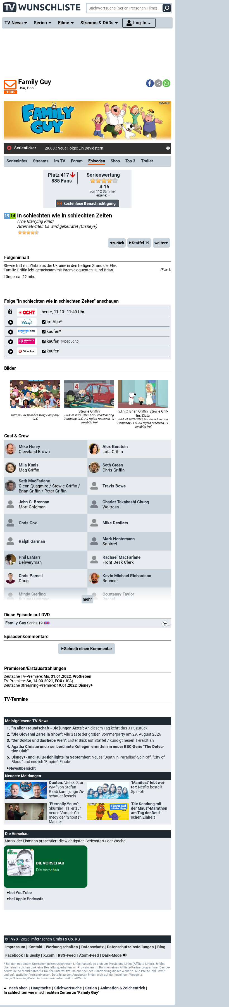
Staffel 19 (140, 243)
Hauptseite (41, 988)
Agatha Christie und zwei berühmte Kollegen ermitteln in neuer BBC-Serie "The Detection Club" (87, 748)
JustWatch (78, 978)
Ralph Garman (32, 541)
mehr (87, 599)
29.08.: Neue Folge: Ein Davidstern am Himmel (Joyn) (90, 148)
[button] (150, 83)
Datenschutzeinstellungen (130, 947)
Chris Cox (28, 522)
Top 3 (130, 161)
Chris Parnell (31, 575)
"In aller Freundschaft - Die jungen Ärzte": (79, 728)
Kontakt (35, 947)
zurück (118, 243)
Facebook (14, 955)
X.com (48, 955)
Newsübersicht (22, 768)
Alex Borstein (115, 446)
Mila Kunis (29, 465)
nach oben (18, 988)
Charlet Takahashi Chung (125, 501)
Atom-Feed (89, 955)
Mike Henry (29, 446)
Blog (161, 947)
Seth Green (112, 465)
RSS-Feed (67, 955)
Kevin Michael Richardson (126, 575)
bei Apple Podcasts (26, 899)
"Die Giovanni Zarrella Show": (86, 734)
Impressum (15, 947)
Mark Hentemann (118, 538)
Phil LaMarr (29, 557)
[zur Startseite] (42, 5)
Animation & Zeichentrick (122, 988)
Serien (91, 988)
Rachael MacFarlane (121, 557)
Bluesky (33, 955)
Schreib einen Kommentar (88, 648)
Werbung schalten (62, 947)
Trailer (147, 161)
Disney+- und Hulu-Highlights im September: (88, 759)
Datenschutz (92, 947)
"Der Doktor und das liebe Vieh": (82, 740)
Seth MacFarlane (34, 481)
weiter (160, 243)
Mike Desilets (115, 522)
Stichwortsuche (68, 988)
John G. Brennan (34, 501)
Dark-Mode (112, 955)
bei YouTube (20, 892)
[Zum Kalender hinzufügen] (10, 312)
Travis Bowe (114, 486)
